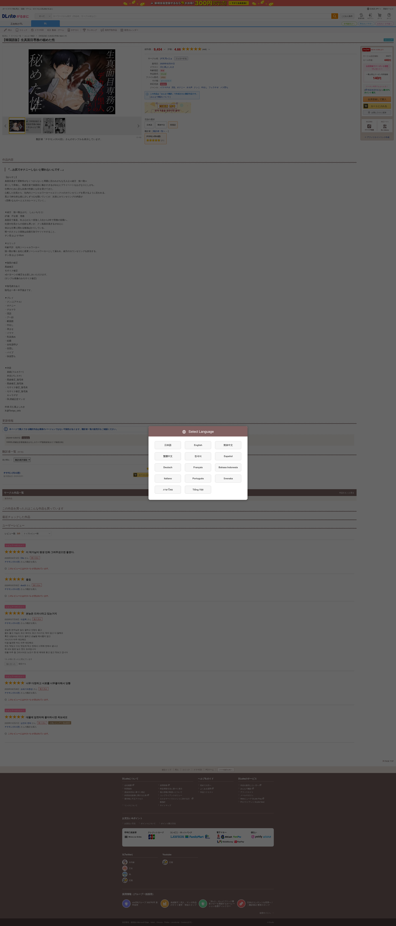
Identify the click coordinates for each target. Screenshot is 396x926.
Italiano (168, 478)
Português (198, 478)
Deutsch (167, 467)
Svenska (228, 478)
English (198, 445)
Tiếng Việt (198, 489)
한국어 (198, 456)
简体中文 (228, 445)
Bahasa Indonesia (228, 467)
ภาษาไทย (168, 489)
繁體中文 (167, 456)
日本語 (167, 445)
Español (228, 456)
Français (198, 467)
